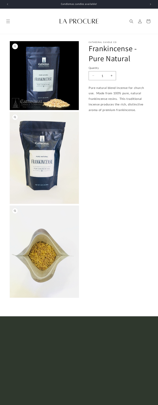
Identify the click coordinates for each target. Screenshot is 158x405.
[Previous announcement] (7, 4)
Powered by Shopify (78, 400)
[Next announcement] (150, 4)
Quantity (94, 67)
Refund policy (99, 400)
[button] (8, 21)
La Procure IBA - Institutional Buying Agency (42, 400)
